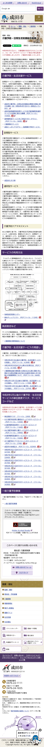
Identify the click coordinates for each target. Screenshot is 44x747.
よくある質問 (7, 3)
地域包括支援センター (12, 314)
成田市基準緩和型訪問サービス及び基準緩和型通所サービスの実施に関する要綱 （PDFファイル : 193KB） (22, 113)
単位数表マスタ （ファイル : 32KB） (17, 416)
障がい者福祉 (9, 608)
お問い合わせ (22, 3)
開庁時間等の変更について (20, 711)
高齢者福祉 (8, 603)
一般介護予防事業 (10, 503)
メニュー (39, 19)
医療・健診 (8, 590)
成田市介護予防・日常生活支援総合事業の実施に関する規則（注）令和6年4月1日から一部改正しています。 (22, 106)
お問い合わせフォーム (23, 567)
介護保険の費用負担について (14, 341)
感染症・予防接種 (10, 594)
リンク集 (22, 660)
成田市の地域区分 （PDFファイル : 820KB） (20, 446)
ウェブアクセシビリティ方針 (30, 657)
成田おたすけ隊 (9, 180)
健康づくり (8, 613)
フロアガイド (23, 572)
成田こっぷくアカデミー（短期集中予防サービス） (22, 127)
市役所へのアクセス (11, 675)
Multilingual (36, 3)
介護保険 (32, 26)
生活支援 (7, 617)
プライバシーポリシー (10, 657)
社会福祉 (7, 622)
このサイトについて (33, 655)
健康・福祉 (22, 26)
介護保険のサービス (11, 124)
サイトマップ (7, 655)
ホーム (13, 26)
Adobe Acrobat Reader (21, 530)
